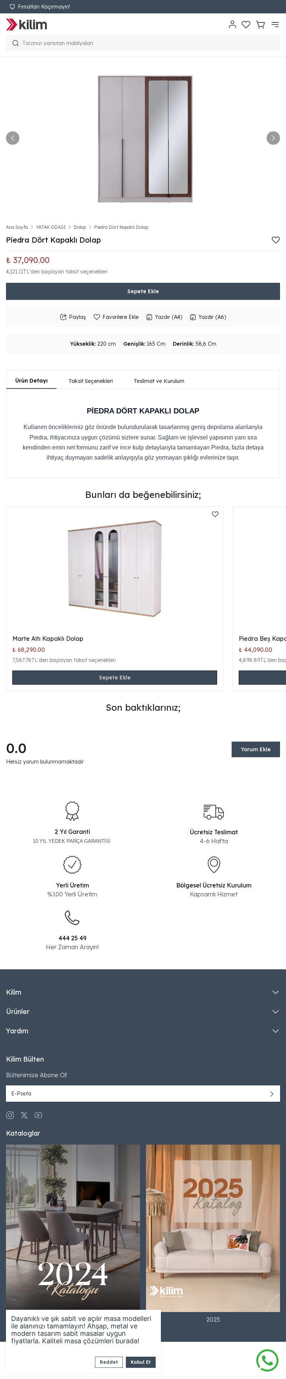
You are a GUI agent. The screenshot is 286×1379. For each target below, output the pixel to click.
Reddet (109, 1362)
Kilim (13, 992)
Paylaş (77, 317)
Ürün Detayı (31, 380)
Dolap (80, 227)
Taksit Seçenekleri (91, 381)
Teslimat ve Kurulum (159, 381)
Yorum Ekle (256, 749)
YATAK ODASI (51, 227)
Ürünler (17, 1011)
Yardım (17, 1031)
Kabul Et (141, 1362)
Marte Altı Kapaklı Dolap (47, 638)
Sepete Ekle (143, 291)
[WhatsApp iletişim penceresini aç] (267, 1359)
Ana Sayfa (17, 227)
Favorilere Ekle (120, 317)
